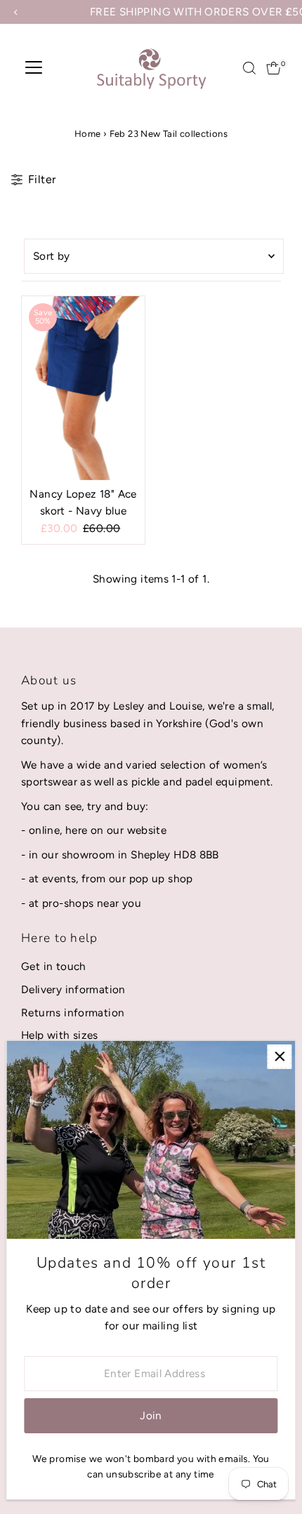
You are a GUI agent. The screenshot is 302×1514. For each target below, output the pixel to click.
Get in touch (53, 966)
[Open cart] (273, 68)
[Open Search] (249, 68)
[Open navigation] (33, 68)
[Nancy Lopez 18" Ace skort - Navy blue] (83, 388)
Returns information (72, 1012)
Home (87, 133)
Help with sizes (59, 1035)
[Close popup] (279, 1056)
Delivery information (73, 989)
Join (151, 1415)
